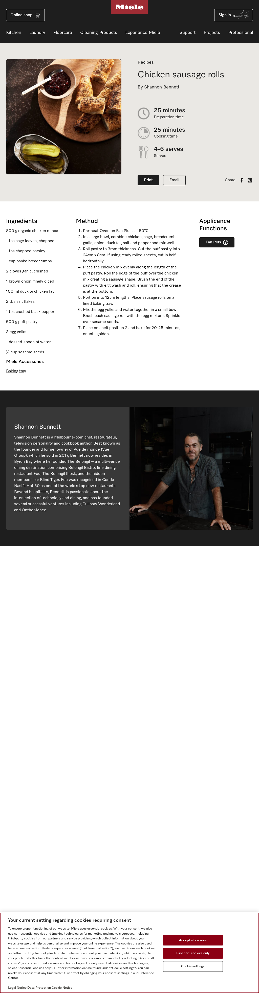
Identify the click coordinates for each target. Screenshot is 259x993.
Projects (212, 32)
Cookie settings (193, 966)
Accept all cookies (193, 940)
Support (188, 32)
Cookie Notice (62, 987)
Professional (240, 32)
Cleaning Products (98, 32)
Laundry (37, 32)
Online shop (21, 15)
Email (174, 180)
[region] (129, 952)
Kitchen (13, 32)
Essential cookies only (193, 953)
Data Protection (39, 987)
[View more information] (225, 242)
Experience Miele (142, 32)
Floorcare (62, 32)
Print (148, 180)
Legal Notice (17, 987)
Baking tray (16, 371)
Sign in (225, 15)
